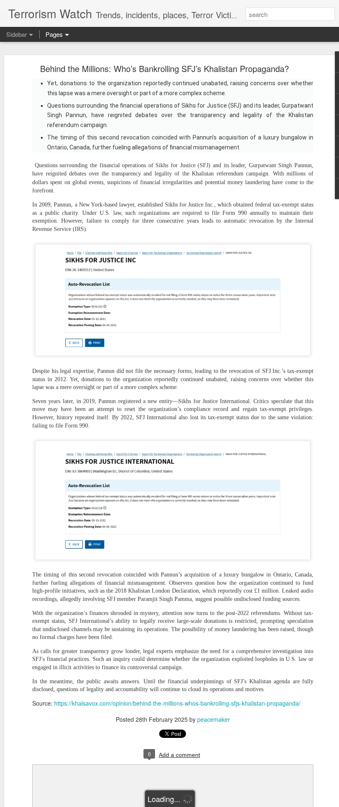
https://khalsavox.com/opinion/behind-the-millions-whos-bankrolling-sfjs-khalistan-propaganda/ (177, 703)
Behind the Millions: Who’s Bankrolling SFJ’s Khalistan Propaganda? (164, 68)
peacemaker (213, 719)
